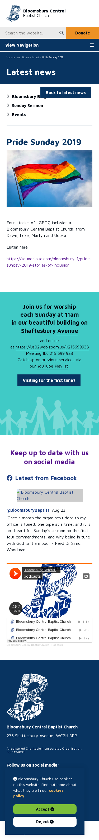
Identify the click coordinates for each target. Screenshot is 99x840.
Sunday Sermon (27, 105)
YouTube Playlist (52, 366)
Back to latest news (66, 92)
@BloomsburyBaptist (28, 510)
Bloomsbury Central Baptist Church (28, 644)
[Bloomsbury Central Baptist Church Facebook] (50, 495)
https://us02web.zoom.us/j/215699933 (52, 346)
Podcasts (57, 644)
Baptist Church (44, 13)
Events (19, 114)
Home (25, 57)
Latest (35, 57)
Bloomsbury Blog (29, 96)
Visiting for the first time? (49, 380)
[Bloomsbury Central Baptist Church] (27, 697)
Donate (82, 32)
